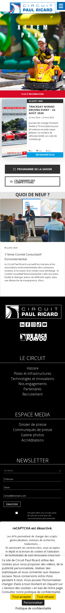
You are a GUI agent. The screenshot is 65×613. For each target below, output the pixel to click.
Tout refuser (45, 597)
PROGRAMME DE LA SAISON (34, 169)
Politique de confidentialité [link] (33, 608)
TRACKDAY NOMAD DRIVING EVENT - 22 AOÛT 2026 (42, 110)
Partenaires (32, 389)
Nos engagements (32, 383)
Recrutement (32, 394)
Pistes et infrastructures (32, 373)
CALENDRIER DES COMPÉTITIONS (24, 181)
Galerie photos (32, 434)
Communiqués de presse (32, 429)
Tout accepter (21, 597)
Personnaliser (33, 603)
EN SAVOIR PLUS (45, 154)
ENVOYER (12, 504)
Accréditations (32, 440)
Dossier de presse (32, 424)
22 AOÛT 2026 (35, 101)
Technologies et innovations (32, 378)
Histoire (32, 368)
